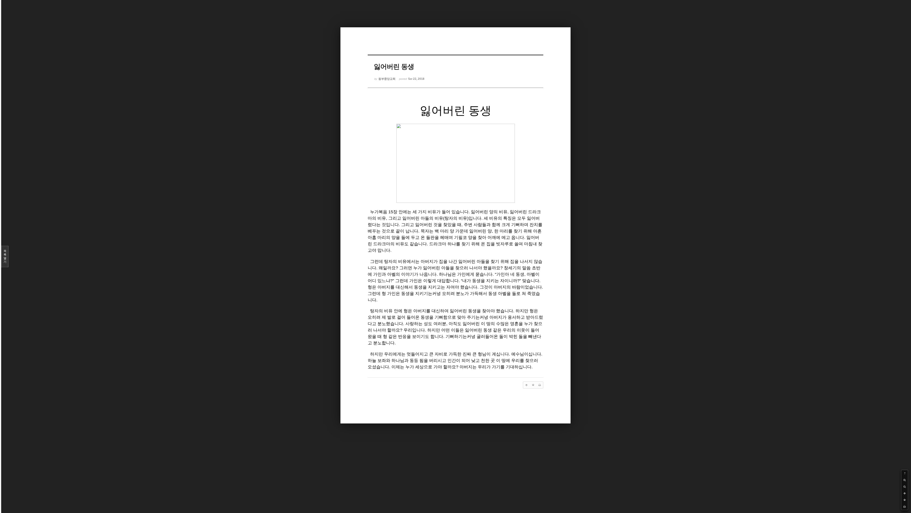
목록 (5, 256)
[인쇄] (904, 506)
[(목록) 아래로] (904, 500)
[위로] (904, 493)
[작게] (904, 486)
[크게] (904, 480)
